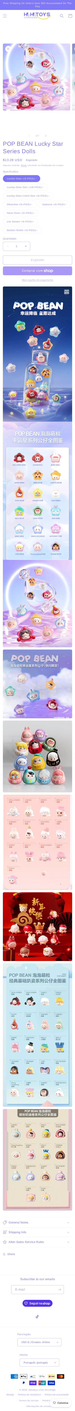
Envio (24, 165)
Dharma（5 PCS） (21, 205)
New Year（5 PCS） (23, 213)
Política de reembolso (29, 1394)
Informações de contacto (39, 1406)
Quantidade (9, 238)
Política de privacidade (57, 1394)
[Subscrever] (59, 1289)
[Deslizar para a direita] (46, 136)
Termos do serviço (29, 1400)
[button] (5, 16)
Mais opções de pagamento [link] (37, 280)
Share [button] (11, 1254)
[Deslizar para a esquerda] (29, 136)
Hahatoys (33, 1390)
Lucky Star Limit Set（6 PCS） (30, 196)
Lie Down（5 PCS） (22, 222)
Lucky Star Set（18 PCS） (27, 188)
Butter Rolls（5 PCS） (24, 231)
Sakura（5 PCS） (56, 205)
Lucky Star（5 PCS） (23, 179)
